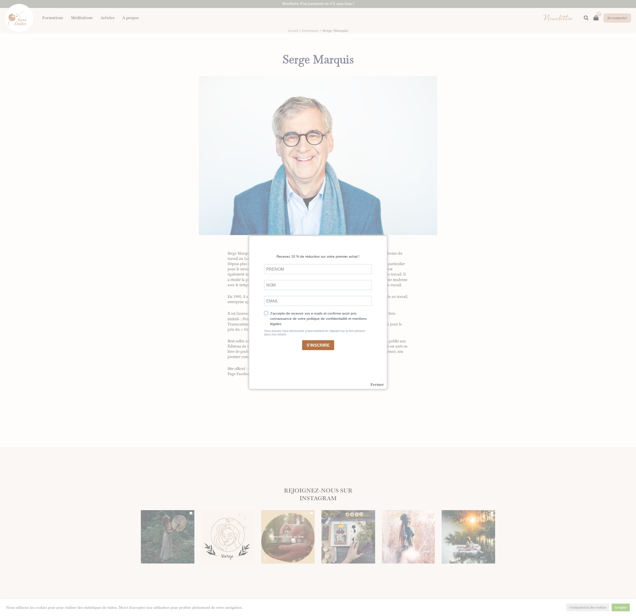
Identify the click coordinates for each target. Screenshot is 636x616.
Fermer (377, 385)
